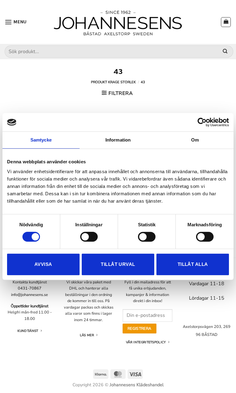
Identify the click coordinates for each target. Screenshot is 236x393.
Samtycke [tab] (41, 139)
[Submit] (225, 52)
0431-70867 (29, 288)
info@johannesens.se (29, 295)
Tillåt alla (193, 264)
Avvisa (43, 264)
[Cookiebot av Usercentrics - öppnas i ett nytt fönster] (202, 122)
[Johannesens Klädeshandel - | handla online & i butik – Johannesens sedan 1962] (118, 21)
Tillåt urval (118, 264)
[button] (16, 21)
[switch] (89, 237)
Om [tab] (195, 139)
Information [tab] (118, 139)
